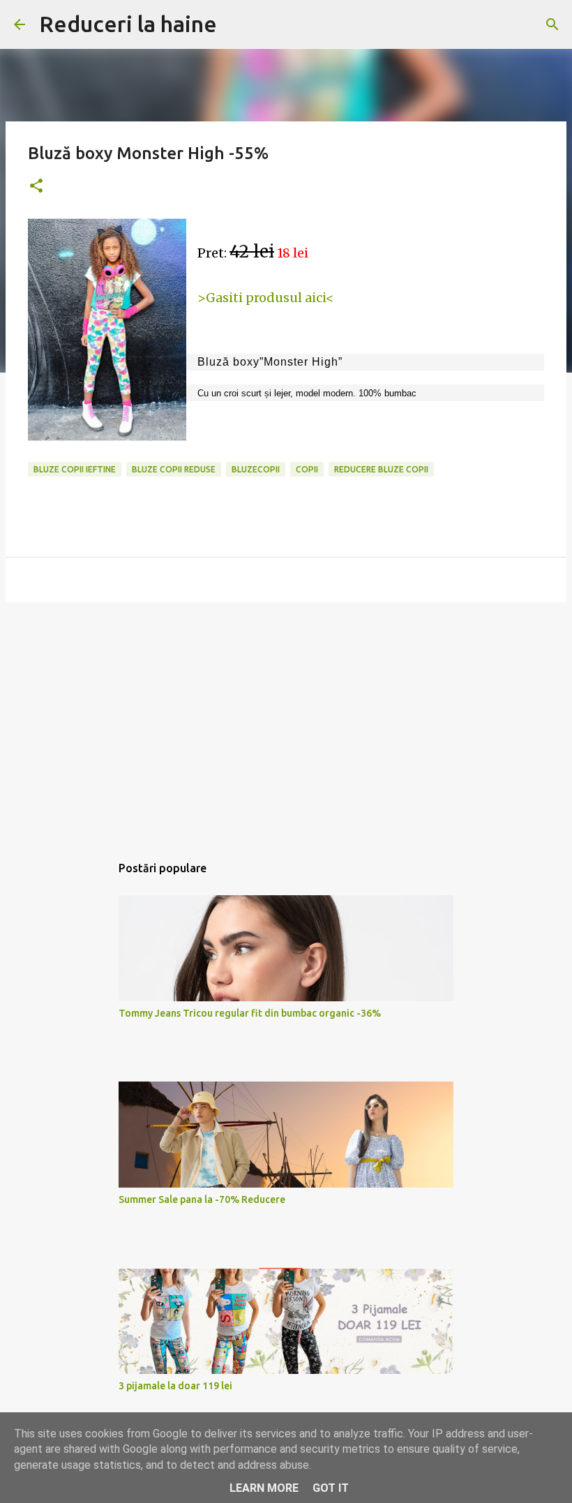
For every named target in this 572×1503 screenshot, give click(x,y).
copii (307, 469)
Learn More (264, 1488)
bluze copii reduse (174, 469)
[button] (36, 186)
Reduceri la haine (128, 23)
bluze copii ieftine (74, 469)
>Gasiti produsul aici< (265, 298)
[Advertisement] (286, 720)
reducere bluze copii (381, 469)
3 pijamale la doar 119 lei (175, 1385)
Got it (331, 1488)
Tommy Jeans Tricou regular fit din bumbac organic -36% (250, 1013)
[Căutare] (552, 24)
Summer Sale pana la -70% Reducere (202, 1199)
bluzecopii (256, 469)
